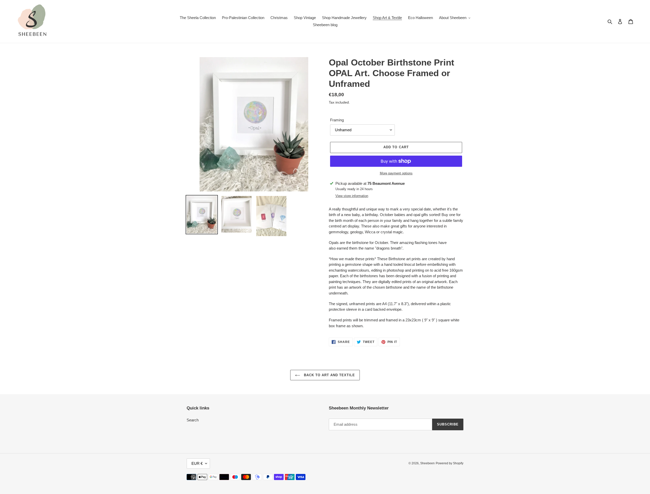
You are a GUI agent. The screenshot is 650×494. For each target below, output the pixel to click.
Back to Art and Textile (329, 375)
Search (193, 420)
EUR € (197, 463)
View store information (351, 196)
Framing (337, 120)
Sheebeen (427, 463)
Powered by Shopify (449, 463)
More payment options (396, 173)
